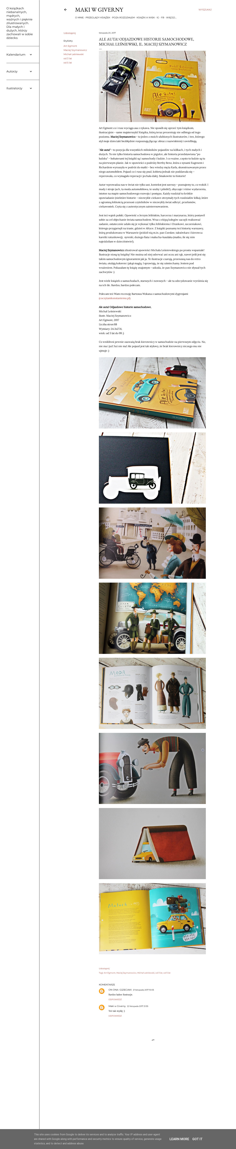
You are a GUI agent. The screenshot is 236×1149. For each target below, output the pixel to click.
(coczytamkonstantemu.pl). (115, 298)
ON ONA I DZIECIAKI (120, 989)
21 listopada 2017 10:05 (143, 990)
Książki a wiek (146, 17)
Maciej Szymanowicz (75, 50)
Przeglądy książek (98, 17)
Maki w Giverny (99, 9)
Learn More (179, 1139)
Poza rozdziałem (123, 17)
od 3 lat (68, 58)
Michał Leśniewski (74, 54)
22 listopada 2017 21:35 (137, 1006)
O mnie (79, 17)
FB (162, 17)
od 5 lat (68, 62)
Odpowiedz (115, 999)
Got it (197, 1139)
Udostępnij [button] (70, 33)
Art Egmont (70, 45)
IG (158, 17)
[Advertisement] (153, 1093)
